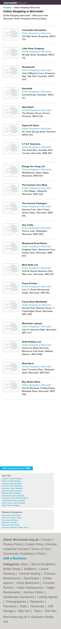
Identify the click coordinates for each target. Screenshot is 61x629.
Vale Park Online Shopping (12, 491)
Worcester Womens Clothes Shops (15, 527)
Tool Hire (50, 611)
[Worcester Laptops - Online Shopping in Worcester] (11, 333)
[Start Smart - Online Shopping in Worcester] (11, 117)
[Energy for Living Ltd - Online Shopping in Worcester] (11, 176)
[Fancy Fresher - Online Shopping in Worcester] (11, 293)
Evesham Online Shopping (12, 483)
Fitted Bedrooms (28, 583)
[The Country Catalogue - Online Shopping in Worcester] (11, 213)
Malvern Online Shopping (11, 481)
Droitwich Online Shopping (12, 478)
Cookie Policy (34, 544)
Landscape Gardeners (19, 597)
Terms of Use (40, 549)
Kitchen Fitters (34, 592)
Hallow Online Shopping (11, 505)
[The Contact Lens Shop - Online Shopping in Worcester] (11, 194)
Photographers (16, 601)
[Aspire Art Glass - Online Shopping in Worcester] (11, 135)
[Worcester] (27, 5)
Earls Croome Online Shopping (13, 503)
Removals (37, 606)
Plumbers (10, 606)
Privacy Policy (12, 544)
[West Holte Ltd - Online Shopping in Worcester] (11, 274)
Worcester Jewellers (10, 522)
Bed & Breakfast (43, 564)
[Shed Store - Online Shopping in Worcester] (11, 373)
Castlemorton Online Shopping (13, 500)
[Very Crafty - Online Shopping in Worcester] (11, 234)
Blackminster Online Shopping (13, 496)
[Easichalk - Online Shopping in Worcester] (11, 98)
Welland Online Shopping (11, 493)
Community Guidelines (18, 553)
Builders (30, 569)
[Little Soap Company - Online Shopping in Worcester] (11, 58)
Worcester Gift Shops (10, 520)
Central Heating (30, 573)
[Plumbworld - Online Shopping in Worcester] (11, 77)
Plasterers (37, 601)
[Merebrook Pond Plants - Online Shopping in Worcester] (11, 253)
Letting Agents (48, 597)
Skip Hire (24, 611)
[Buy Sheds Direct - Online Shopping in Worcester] (11, 391)
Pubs (24, 606)
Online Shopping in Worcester (36, 33)
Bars (25, 564)
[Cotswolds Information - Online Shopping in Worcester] (11, 40)
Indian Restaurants (30, 587)
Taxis (38, 611)
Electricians (32, 578)
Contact (46, 539)
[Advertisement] (30, 432)
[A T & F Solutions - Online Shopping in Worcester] (11, 153)
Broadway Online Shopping (12, 488)
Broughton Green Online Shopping (15, 498)
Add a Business (14, 558)
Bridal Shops (12, 569)
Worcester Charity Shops (11, 515)
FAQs (41, 553)
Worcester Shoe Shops (11, 525)
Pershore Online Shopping (12, 486)
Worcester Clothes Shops (11, 518)
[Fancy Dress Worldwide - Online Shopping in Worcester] (11, 311)
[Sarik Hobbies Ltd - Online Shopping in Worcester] (11, 351)
